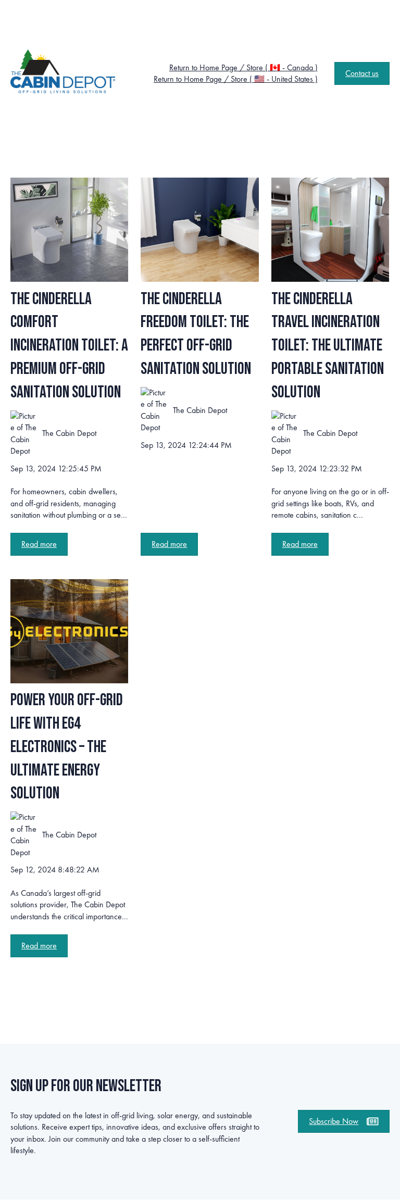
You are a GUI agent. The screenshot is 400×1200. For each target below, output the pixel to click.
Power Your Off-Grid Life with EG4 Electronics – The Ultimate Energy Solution (66, 747)
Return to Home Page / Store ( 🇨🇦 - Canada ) (243, 67)
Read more (39, 544)
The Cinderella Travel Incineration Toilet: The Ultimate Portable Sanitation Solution (327, 346)
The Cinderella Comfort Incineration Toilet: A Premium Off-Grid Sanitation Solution (69, 346)
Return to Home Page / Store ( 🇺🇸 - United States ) (236, 78)
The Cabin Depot (69, 433)
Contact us (362, 73)
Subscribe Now (333, 1121)
